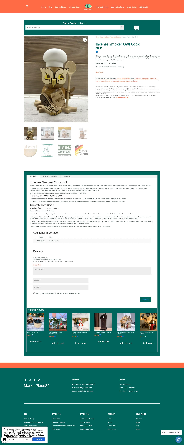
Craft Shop (56, 419)
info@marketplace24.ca (122, 97)
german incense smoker (126, 80)
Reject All (25, 439)
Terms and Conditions (32, 426)
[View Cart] (136, 27)
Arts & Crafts (132, 7)
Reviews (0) (67, 176)
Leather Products (117, 7)
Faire (138, 429)
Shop (50, 7)
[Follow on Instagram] (30, 380)
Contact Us (112, 426)
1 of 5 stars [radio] (33, 265)
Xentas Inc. (112, 429)
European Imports (58, 422)
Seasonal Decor (60, 7)
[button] (85, 40)
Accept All (39, 439)
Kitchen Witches (86, 426)
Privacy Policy (29, 419)
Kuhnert (107, 81)
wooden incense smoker (130, 81)
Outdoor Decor (74, 7)
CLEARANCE (143, 7)
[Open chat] (178, 439)
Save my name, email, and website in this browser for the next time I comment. (57, 293)
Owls (128, 78)
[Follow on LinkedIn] (34, 380)
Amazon (139, 419)
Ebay (138, 422)
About (110, 422)
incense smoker (100, 81)
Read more (80, 343)
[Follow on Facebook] (25, 380)
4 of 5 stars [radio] (38, 265)
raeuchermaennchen (117, 81)
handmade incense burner (141, 80)
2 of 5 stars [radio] (35, 265)
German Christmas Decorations (63, 426)
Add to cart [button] (35, 341)
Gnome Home (85, 422)
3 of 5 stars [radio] (36, 265)
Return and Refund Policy (33, 422)
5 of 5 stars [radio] (40, 265)
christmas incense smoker (142, 78)
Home (43, 7)
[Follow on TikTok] (39, 380)
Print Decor (56, 429)
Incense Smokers (116, 37)
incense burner (154, 80)
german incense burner (112, 80)
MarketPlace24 (36, 385)
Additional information (50, 176)
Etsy (137, 426)
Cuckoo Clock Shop (87, 419)
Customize (10, 439)
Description (33, 176)
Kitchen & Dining (102, 7)
